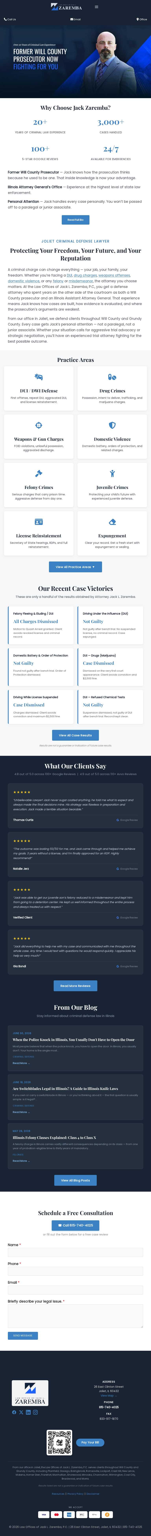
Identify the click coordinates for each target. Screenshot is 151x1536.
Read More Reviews (76, 986)
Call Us (11, 19)
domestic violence (24, 281)
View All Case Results (75, 735)
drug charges (85, 275)
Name (14, 1245)
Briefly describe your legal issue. (36, 1301)
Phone (14, 1263)
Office (143, 19)
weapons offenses (114, 275)
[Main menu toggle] (97, 7)
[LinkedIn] (28, 1413)
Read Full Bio (76, 220)
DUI (69, 275)
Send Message (22, 1335)
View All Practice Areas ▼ (75, 567)
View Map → (109, 1396)
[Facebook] (14, 1413)
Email (77, 19)
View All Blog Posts (75, 1180)
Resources (58, 1493)
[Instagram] (35, 1413)
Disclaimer (93, 1493)
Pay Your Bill (90, 1442)
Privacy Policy (75, 1493)
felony (58, 281)
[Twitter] (21, 1413)
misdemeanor (81, 281)
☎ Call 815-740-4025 (75, 1225)
